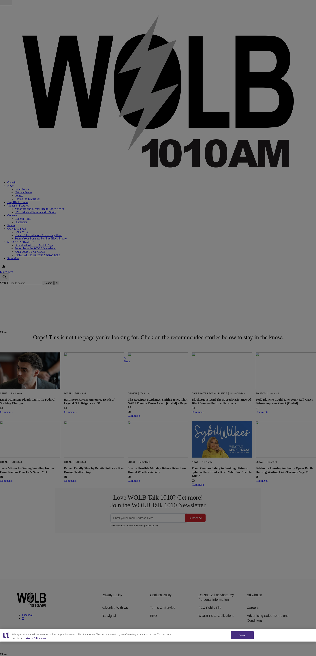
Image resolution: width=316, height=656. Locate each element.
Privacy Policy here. (35, 638)
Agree (242, 635)
